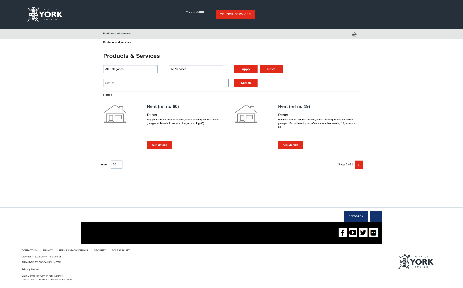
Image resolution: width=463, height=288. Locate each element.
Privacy (48, 250)
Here (70, 279)
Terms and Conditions (73, 250)
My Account (195, 12)
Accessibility (121, 250)
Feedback (356, 216)
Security (100, 250)
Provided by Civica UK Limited (41, 262)
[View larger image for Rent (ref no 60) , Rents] (115, 114)
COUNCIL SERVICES (235, 14)
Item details (159, 145)
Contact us (29, 250)
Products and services (117, 33)
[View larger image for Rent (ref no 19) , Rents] (246, 114)
